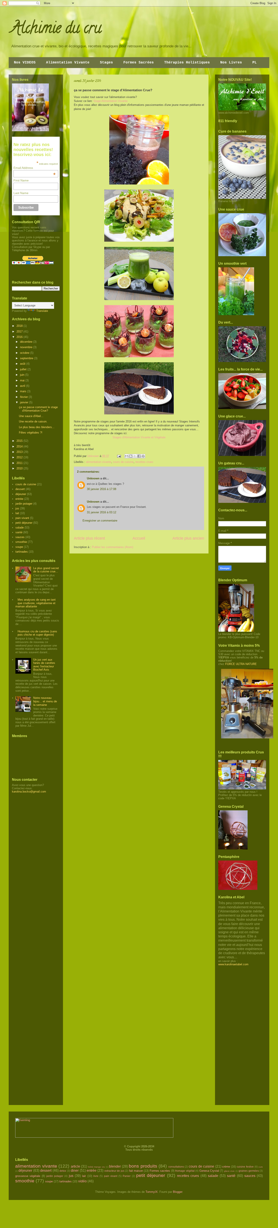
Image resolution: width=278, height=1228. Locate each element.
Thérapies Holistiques (187, 63)
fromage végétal (184, 1170)
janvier (24, 402)
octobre (25, 352)
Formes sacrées (160, 1170)
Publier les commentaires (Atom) (112, 547)
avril (23, 385)
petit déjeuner (23, 522)
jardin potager (23, 503)
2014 (20, 446)
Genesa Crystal (209, 1170)
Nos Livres (231, 63)
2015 (20, 440)
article (75, 1166)
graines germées (249, 1170)
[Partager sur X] (135, 456)
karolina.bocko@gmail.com (29, 791)
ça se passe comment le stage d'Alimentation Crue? (38, 408)
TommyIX (152, 1191)
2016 (20, 337)
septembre (27, 358)
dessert (20, 489)
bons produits (143, 1165)
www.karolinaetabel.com (233, 964)
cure (260, 1167)
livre (95, 1176)
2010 (20, 468)
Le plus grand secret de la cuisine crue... (46, 570)
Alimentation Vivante (67, 63)
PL (254, 63)
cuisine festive (245, 1166)
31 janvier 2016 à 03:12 (101, 512)
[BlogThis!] (131, 456)
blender (115, 1166)
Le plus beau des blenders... (37, 427)
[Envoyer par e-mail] (126, 456)
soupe (19, 546)
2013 (20, 452)
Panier (127, 1176)
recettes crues (144, 462)
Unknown (93, 478)
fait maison (136, 1170)
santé (18, 532)
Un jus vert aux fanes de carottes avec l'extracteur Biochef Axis (44, 664)
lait (17, 513)
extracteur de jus (114, 1170)
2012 (20, 457)
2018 (20, 325)
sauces (20, 537)
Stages (106, 63)
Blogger (177, 1191)
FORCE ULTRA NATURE (241, 664)
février (24, 397)
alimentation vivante (98, 462)
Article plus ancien (188, 538)
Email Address (34, 167)
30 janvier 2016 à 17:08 (101, 489)
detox (63, 1170)
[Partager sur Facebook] (139, 456)
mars (23, 391)
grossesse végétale (27, 1176)
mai (22, 380)
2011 (20, 463)
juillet (23, 369)
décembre (26, 341)
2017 (20, 331)
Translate (42, 310)
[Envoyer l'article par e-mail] (119, 456)
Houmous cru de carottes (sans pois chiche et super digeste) (37, 633)
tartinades (21, 551)
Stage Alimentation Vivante (110, 101)
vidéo (82, 1181)
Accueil (138, 538)
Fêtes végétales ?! (30, 432)
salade (19, 527)
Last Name (20, 193)
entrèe (19, 498)
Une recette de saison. (33, 421)
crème (226, 1166)
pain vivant (22, 518)
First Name (21, 180)
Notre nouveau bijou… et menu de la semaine (45, 701)
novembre (26, 347)
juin (22, 374)
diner (75, 1170)
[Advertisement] (29, 863)
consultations (176, 1166)
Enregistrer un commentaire (100, 520)
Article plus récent (89, 538)
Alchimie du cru (56, 29)
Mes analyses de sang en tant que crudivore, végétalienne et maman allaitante (35, 603)
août (23, 363)
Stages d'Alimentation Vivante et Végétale (139, 437)
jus (17, 508)
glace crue (229, 1171)
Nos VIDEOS (25, 63)
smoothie (21, 541)
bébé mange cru (96, 1167)
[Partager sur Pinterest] (143, 456)
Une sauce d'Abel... (31, 416)
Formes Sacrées (138, 63)
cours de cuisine (123, 462)
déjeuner (20, 494)
